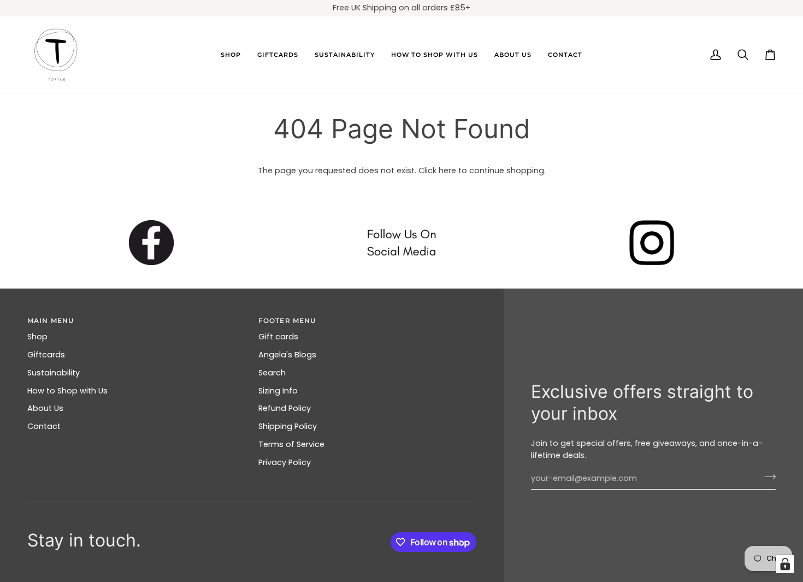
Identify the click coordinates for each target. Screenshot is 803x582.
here (447, 170)
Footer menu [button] (287, 320)
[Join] (767, 477)
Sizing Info (278, 390)
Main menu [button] (50, 320)
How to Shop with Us (67, 390)
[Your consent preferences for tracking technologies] (785, 564)
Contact (44, 426)
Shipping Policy (287, 426)
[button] (230, 54)
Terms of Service (291, 444)
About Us (45, 408)
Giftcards (46, 354)
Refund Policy (284, 408)
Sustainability (53, 372)
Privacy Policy (284, 462)
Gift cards (278, 336)
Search (272, 372)
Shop (37, 336)
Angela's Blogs (287, 354)
